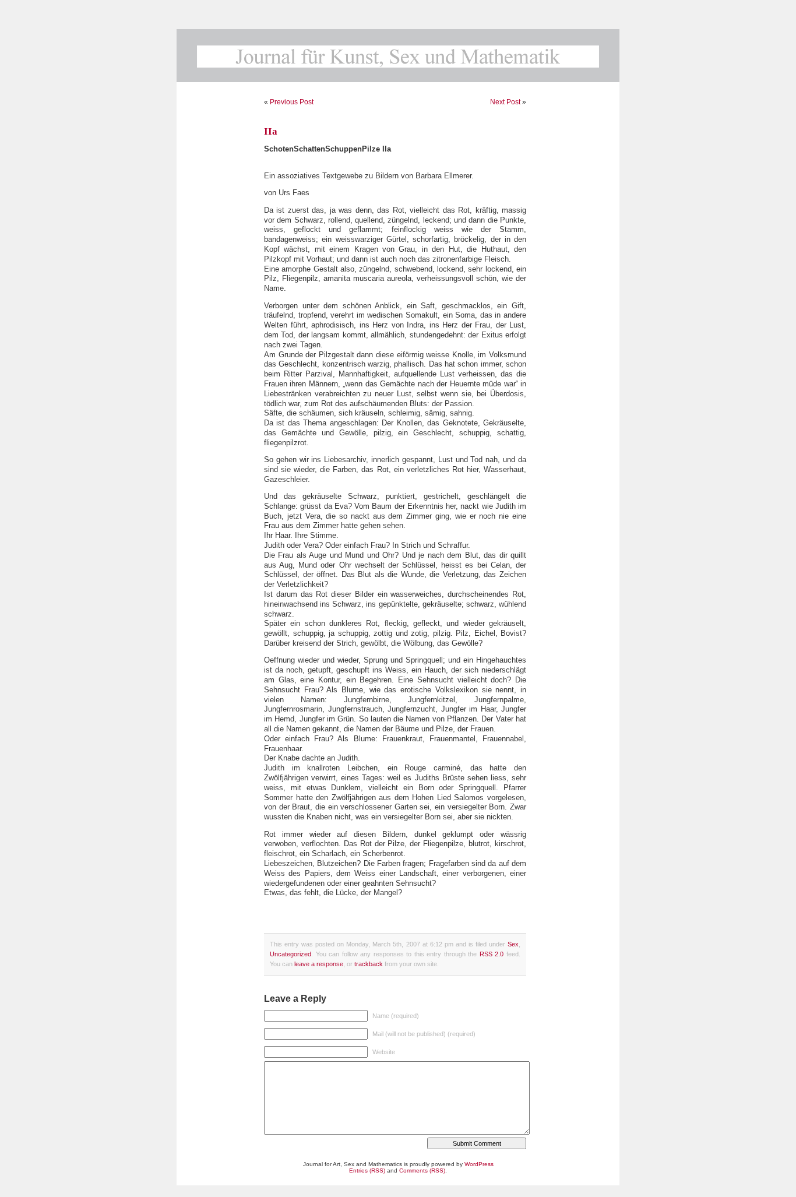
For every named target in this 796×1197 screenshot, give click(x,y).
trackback (368, 963)
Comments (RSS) (422, 1170)
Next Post (505, 102)
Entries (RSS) (367, 1170)
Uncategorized (290, 953)
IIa (270, 131)
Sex (513, 944)
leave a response (318, 963)
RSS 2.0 (492, 953)
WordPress (479, 1164)
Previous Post (292, 102)
